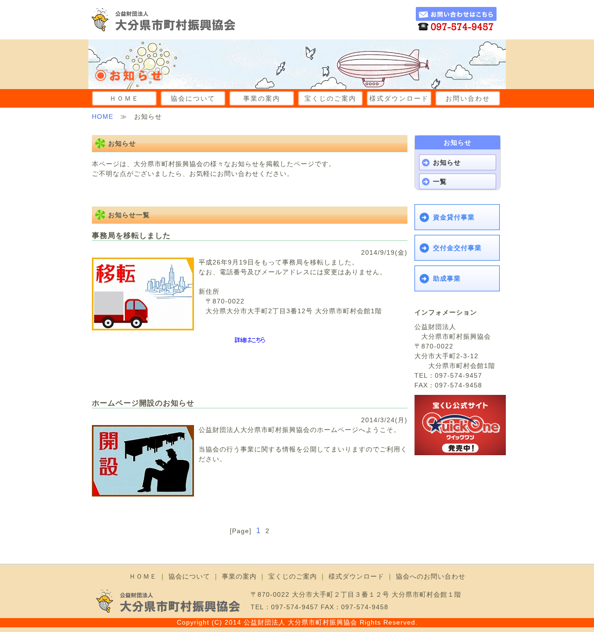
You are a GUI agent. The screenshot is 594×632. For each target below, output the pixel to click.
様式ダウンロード (399, 98)
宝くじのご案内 (330, 98)
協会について (193, 98)
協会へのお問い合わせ (430, 576)
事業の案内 (261, 98)
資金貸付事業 (454, 217)
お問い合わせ (468, 98)
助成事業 (447, 278)
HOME (102, 116)
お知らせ (447, 162)
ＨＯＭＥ (124, 98)
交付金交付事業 (457, 248)
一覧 (440, 181)
